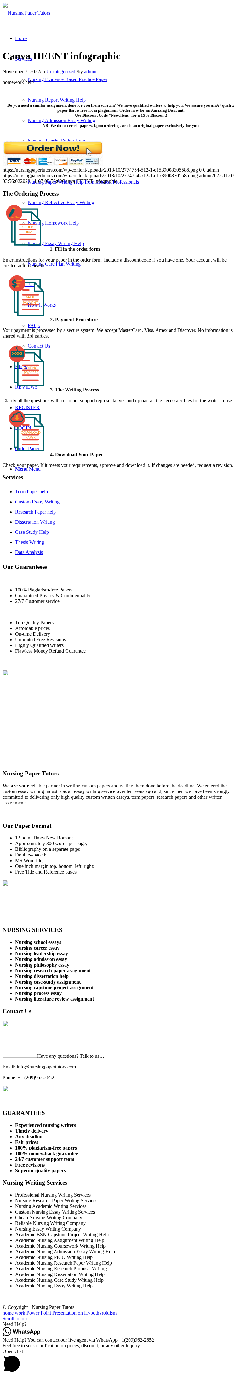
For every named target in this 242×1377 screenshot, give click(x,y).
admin (90, 71)
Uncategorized (60, 71)
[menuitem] (21, 38)
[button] (121, 1324)
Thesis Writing (29, 542)
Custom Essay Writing (37, 501)
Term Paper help (31, 491)
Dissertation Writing (35, 522)
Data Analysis (29, 552)
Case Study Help (32, 532)
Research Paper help (35, 512)
